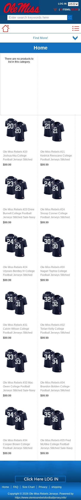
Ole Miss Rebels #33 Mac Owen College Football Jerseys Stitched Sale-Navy (19, 386)
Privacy (43, 487)
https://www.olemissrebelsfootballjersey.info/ (40, 497)
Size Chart (28, 487)
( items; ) (68, 9)
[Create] (40, 477)
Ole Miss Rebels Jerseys (43, 493)
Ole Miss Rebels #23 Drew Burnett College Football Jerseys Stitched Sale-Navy (19, 213)
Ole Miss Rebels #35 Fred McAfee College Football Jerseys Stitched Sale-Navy (56, 444)
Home (5, 487)
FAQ (15, 487)
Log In (62, 3)
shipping (56, 487)
